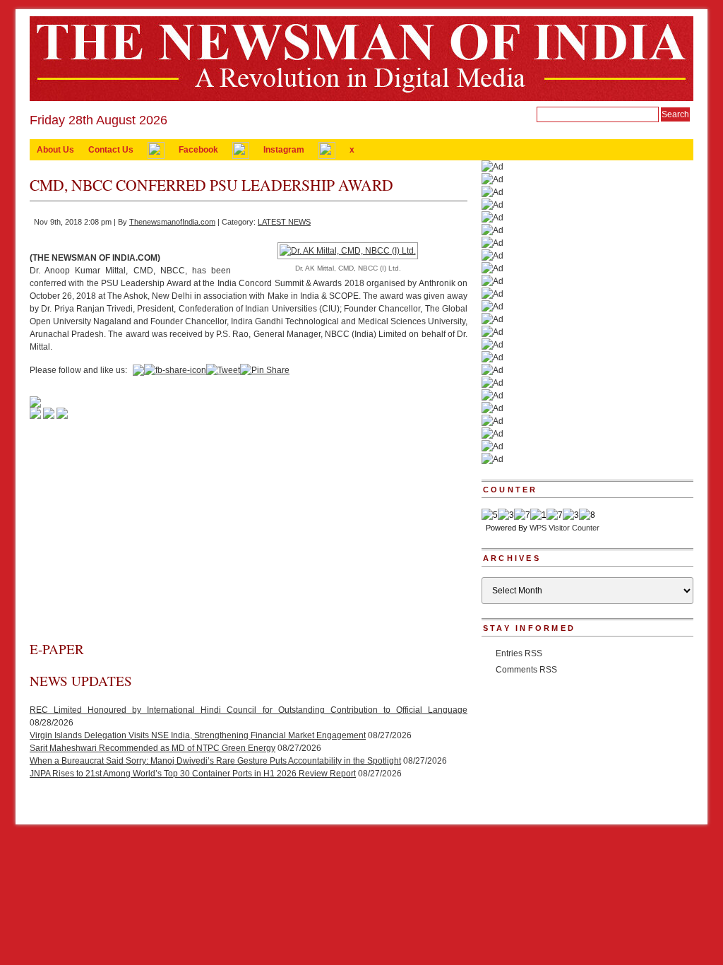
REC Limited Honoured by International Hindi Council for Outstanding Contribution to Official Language (248, 710)
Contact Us (110, 150)
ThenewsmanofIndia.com (172, 222)
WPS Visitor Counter (564, 527)
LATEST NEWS (284, 222)
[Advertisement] (248, 534)
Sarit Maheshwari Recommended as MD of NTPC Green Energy (152, 748)
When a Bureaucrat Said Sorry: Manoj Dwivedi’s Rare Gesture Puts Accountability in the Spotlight (215, 761)
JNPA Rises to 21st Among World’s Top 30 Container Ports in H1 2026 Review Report (193, 773)
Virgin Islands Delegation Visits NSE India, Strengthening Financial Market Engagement (198, 735)
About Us (55, 150)
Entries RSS (519, 653)
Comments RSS (526, 670)
